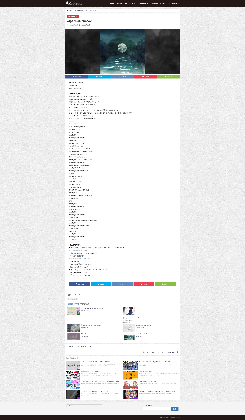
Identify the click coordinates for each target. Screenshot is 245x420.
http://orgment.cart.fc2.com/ (78, 250)
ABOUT (112, 3)
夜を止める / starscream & (131, 318)
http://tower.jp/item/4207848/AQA (80, 258)
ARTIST (127, 3)
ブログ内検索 (147, 405)
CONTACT (175, 3)
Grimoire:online (127, 320)
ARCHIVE (120, 3)
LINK (168, 3)
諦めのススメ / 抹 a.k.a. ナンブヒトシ (81, 346)
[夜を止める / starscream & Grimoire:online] (150, 311)
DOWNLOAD (154, 3)
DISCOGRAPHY (143, 3)
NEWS (134, 3)
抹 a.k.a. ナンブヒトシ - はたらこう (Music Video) (159, 352)
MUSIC (162, 3)
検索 (174, 409)
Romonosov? (73, 299)
